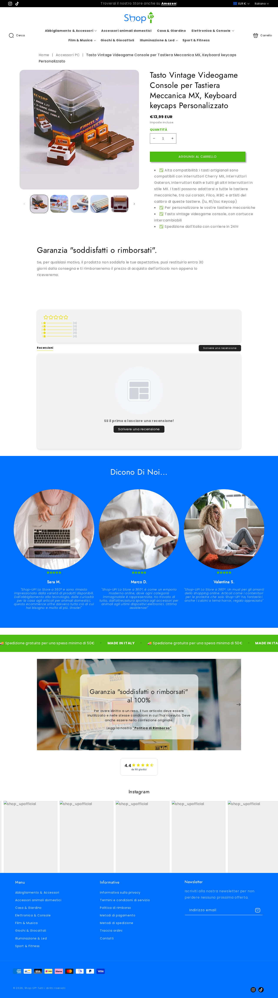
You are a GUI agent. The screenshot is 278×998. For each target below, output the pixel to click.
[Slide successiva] (238, 704)
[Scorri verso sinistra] (24, 204)
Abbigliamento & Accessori (37, 892)
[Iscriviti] (258, 910)
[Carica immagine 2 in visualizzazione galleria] (59, 204)
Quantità (158, 129)
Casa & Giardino (28, 908)
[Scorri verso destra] (134, 204)
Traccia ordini (111, 930)
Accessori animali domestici (38, 900)
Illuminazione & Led (31, 938)
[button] (17, 35)
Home (44, 54)
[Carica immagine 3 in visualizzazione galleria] (79, 204)
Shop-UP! (31, 988)
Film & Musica (26, 923)
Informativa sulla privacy (120, 892)
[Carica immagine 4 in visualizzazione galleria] (99, 204)
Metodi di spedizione (116, 923)
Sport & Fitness (27, 946)
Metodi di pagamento (117, 915)
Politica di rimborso (115, 908)
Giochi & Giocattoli (30, 930)
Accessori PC (68, 54)
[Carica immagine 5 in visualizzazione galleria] (119, 204)
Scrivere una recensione (220, 348)
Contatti (107, 938)
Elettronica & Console (33, 915)
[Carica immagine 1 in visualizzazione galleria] (39, 204)
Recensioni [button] (45, 348)
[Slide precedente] (39, 704)
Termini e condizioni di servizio (125, 900)
